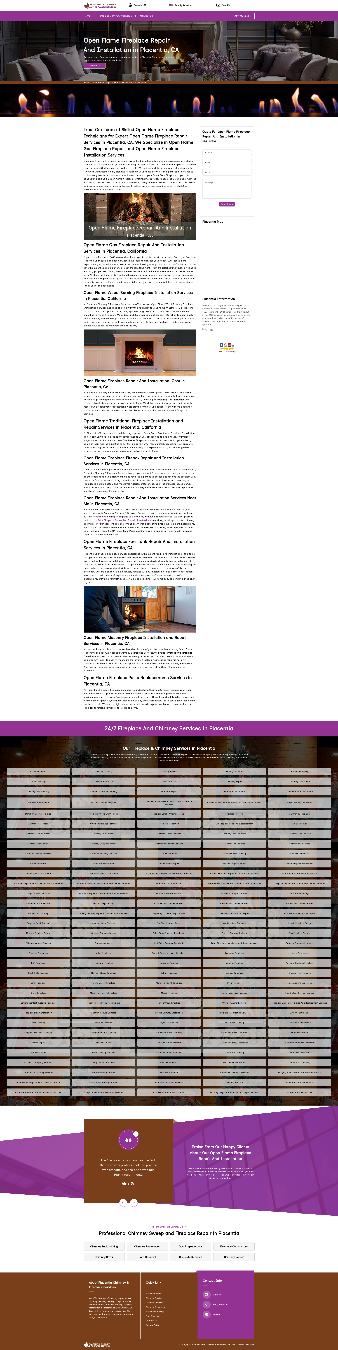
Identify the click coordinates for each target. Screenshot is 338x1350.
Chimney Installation (300, 781)
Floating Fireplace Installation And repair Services (234, 1092)
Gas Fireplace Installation (38, 873)
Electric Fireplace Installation (104, 873)
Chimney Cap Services (103, 833)
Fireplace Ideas (38, 1052)
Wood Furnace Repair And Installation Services (169, 873)
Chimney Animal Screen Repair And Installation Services (234, 802)
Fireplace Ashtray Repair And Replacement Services (299, 883)
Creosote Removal (104, 781)
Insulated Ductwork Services (299, 1082)
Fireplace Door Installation (169, 883)
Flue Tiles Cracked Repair (168, 923)
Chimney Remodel (234, 1082)
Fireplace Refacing (234, 814)
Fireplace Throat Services (38, 903)
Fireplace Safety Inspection (234, 1042)
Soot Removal (169, 781)
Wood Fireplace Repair (104, 863)
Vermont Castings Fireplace (299, 963)
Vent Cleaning (38, 1022)
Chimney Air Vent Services (38, 943)
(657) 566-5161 (241, 16)
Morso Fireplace (169, 993)
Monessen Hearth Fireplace (103, 993)
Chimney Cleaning (103, 771)
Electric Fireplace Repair (234, 863)
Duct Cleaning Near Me (103, 1052)
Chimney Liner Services (38, 843)
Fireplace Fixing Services (103, 1072)
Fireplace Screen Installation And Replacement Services (300, 1003)
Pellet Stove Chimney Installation (169, 933)
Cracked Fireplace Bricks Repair (169, 1092)
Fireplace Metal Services (38, 893)
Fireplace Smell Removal (38, 923)
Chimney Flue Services (300, 833)
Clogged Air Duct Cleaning (103, 1032)
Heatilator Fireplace (103, 963)
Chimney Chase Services (169, 833)
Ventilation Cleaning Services (103, 1082)
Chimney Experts (38, 1042)
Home (87, 15)
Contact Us (146, 15)
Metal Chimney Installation (38, 814)
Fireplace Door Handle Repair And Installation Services (234, 883)
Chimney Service (169, 771)
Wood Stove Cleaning (299, 1062)
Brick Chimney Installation (300, 802)
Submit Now (227, 204)
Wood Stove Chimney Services (38, 1072)
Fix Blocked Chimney (38, 913)
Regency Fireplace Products (299, 943)
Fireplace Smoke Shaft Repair (103, 814)
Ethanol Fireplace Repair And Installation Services (234, 873)
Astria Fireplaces (300, 953)
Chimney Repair (234, 781)
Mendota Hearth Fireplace (169, 983)
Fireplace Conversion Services (234, 1072)
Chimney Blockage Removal (103, 823)
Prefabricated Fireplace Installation (299, 873)
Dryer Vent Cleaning (299, 1013)
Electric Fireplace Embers (234, 933)
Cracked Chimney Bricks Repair (299, 913)
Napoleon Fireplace (169, 963)
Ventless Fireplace (169, 1072)
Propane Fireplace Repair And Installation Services (38, 883)
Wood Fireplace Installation (299, 863)
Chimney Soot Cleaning (38, 791)
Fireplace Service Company (169, 1032)
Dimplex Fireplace (234, 973)
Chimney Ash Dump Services (169, 843)
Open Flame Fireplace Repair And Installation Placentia (119, 82)
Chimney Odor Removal (103, 923)
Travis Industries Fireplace (234, 993)
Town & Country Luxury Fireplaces (169, 953)
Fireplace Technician (299, 1052)
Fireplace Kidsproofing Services (234, 1013)
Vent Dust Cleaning (234, 1022)
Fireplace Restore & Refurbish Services (103, 1092)
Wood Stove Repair (169, 1062)
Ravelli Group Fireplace (169, 1003)
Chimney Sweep (38, 771)
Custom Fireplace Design (103, 933)
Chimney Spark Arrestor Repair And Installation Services (169, 802)
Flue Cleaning (38, 781)
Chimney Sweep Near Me (168, 1052)
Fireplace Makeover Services (169, 1082)
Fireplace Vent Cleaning (234, 853)
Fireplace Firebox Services (169, 893)
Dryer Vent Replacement (169, 1042)
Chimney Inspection (234, 771)
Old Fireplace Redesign (234, 923)
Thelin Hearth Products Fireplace (103, 1003)
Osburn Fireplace (169, 973)
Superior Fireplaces (38, 953)
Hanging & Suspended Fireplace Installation (299, 1072)
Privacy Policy (152, 1325)
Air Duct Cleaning (103, 1022)
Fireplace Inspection (169, 823)
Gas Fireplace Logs (299, 893)
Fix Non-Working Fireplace (103, 802)
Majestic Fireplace (234, 963)
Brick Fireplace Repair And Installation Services (38, 1092)
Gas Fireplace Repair (169, 863)
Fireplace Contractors (300, 853)
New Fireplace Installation (300, 791)
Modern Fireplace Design (38, 933)
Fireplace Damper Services (234, 893)
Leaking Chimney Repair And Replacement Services (104, 913)
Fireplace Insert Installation (38, 1013)
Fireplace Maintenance (104, 1062)
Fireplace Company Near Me (38, 1062)
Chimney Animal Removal (234, 1003)
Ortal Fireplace (234, 983)
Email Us (225, 5)
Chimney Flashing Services (38, 853)
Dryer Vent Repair (103, 1042)
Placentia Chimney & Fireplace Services (215, 1344)
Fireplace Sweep (169, 853)
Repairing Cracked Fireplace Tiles (169, 913)
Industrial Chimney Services (299, 903)
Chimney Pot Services (234, 843)
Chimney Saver (299, 823)
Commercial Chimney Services (169, 903)
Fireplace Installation (234, 791)
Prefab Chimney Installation (169, 1013)
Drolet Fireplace (38, 993)
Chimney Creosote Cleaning (103, 791)
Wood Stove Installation (234, 1062)
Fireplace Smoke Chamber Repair (168, 814)
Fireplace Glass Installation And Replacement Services (103, 883)
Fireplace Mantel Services (299, 1092)
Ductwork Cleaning (234, 1052)
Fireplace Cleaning (300, 771)
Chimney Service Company (234, 1032)
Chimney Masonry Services (103, 853)
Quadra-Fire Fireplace (300, 973)
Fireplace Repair (169, 791)
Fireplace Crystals (103, 943)
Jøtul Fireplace (38, 983)
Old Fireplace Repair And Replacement (234, 823)
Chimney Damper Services (103, 843)
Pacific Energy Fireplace (103, 983)
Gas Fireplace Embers (299, 933)
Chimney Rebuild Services (103, 1013)
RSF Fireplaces (38, 963)
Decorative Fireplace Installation (300, 1042)
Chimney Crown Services (38, 833)
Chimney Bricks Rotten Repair (234, 913)
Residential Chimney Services (234, 903)
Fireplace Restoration (38, 802)
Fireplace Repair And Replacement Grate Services (103, 893)
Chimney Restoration (38, 823)
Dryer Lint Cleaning (168, 1022)
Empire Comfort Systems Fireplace (38, 1003)
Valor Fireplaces (103, 953)
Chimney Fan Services (299, 843)
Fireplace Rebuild (38, 863)
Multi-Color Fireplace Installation (169, 943)
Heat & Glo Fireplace (38, 973)
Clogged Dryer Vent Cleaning (38, 1032)
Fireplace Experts (299, 1032)
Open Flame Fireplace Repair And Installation (38, 1082)
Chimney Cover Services (234, 833)
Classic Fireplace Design (299, 923)
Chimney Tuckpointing (299, 814)
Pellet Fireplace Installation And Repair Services (234, 943)
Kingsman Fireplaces (234, 953)
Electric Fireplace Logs (104, 903)
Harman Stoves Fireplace (103, 973)
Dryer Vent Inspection (300, 1022)
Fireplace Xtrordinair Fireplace (300, 983)
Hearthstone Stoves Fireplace (299, 993)
